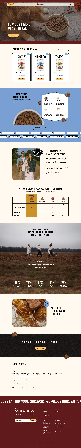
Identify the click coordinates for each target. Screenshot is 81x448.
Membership (57, 411)
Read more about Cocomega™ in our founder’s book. (26, 375)
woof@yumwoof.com (46, 423)
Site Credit (64, 442)
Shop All (11, 4)
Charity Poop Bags (46, 415)
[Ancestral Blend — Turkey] (60, 67)
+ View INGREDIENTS (21, 75)
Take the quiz (13, 35)
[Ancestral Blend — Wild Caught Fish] (41, 67)
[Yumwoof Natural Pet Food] (40, 4)
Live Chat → (45, 422)
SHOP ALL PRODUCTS (63, 50)
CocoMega (45, 416)
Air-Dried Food (45, 411)
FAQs (56, 412)
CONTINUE (33, 420)
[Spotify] (49, 433)
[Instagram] (44, 433)
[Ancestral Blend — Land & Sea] (21, 67)
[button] (72, 4)
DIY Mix (44, 412)
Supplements (45, 414)
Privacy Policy (21, 423)
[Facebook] (47, 433)
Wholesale (56, 414)
